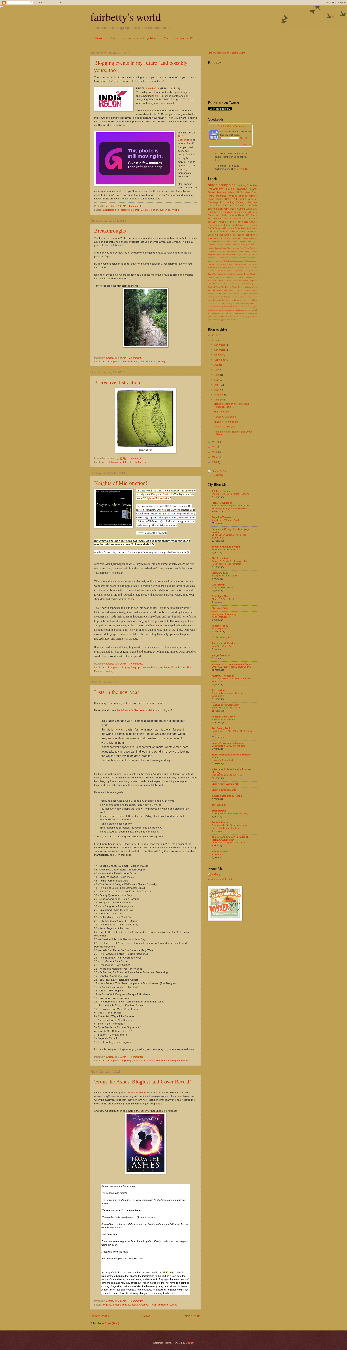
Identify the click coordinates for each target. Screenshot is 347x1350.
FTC (255, 264)
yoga (215, 261)
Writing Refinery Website (183, 37)
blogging (125, 209)
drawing (248, 297)
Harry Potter (229, 208)
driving (225, 215)
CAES (211, 228)
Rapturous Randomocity (225, 705)
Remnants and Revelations (225, 549)
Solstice (234, 232)
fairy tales (213, 238)
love (250, 307)
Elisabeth (224, 131)
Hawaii (241, 215)
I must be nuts (250, 268)
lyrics (255, 307)
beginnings (126, 1060)
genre (246, 300)
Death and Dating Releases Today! (229, 842)
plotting (211, 258)
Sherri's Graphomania (224, 790)
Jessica (166, 494)
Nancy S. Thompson (223, 675)
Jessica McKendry (137, 1092)
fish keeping (227, 300)
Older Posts (192, 1316)
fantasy (233, 215)
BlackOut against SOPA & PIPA (227, 775)
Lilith (142, 361)
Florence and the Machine (231, 268)
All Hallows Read (230, 261)
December (220, 344)
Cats (254, 192)
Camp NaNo (221, 228)
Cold (230, 264)
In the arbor (217, 854)
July (216, 369)
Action (219, 261)
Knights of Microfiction (157, 498)
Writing (175, 209)
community (231, 251)
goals (254, 251)
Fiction (154, 209)
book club (239, 290)
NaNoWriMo (243, 192)
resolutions (183, 1060)
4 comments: (136, 1056)
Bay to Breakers (215, 264)
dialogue (227, 297)
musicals (211, 310)
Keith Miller (226, 248)
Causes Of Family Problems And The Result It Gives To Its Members (230, 562)
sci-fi (255, 313)
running (248, 313)
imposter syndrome (216, 254)
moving (234, 212)
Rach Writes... (219, 690)
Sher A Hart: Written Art (225, 784)
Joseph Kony (251, 271)
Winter (253, 232)
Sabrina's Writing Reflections (228, 743)
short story (212, 317)
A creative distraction (117, 382)
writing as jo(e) (220, 851)
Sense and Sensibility (227, 281)
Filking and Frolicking (224, 614)
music (245, 254)
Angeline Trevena (221, 517)
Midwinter (235, 248)
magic (239, 254)
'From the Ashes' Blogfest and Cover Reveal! (142, 1081)
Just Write (212, 274)
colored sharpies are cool (245, 294)
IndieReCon (153, 88)
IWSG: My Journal (220, 628)
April (217, 384)
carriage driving (214, 294)
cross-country (223, 212)
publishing (165, 209)
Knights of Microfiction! (120, 482)
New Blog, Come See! (222, 646)
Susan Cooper (235, 284)
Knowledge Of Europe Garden (226, 520)
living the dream (240, 307)
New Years (161, 1060)
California (240, 205)
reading (172, 1060)
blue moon (229, 290)
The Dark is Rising (229, 287)
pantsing (253, 254)
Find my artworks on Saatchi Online (226, 53)
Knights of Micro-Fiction (172, 667)
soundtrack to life (225, 317)
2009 (214, 457)
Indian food (213, 271)
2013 (214, 340)
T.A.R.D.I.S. (244, 232)
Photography (215, 188)
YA (209, 290)
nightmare (240, 310)
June (217, 374)
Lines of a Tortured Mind (223, 760)
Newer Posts (99, 1316)
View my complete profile (221, 879)
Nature (138, 462)
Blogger (190, 1343)
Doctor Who (214, 215)
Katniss (220, 274)
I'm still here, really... (221, 617)
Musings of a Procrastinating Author (232, 664)
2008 (214, 462)
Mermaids (151, 361)
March (218, 389)
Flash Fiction (213, 268)
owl (145, 462)
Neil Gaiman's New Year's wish (135, 710)
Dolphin (245, 238)
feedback (217, 300)
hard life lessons (220, 205)
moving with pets (248, 212)
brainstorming (251, 290)
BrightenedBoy (220, 573)
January (218, 399)
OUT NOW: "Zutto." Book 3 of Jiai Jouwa (231, 667)
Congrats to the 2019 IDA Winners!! (229, 746)
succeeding (244, 317)
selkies (227, 258)
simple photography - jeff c (227, 796)
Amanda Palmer (244, 261)
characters (227, 294)
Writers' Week (251, 287)
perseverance (225, 238)
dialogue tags (238, 297)
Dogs (253, 188)
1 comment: (135, 357)
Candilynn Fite (220, 596)
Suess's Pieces (220, 822)
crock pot (219, 297)
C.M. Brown (218, 584)
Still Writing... (219, 804)
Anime (254, 261)
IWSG (211, 195)
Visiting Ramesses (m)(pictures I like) (230, 813)
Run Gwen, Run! (221, 728)
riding (232, 313)
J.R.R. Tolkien (239, 271)
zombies (234, 320)
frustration (238, 300)
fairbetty (215, 874)
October (218, 354)
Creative (145, 209)
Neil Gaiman (147, 1060)
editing (231, 192)
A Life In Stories (221, 491)
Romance (212, 251)
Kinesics (227, 274)
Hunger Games (214, 248)
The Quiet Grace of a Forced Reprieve (230, 494)
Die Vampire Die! (237, 219)
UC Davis (251, 215)
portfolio (237, 238)
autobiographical (110, 209)
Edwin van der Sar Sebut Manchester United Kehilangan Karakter (230, 826)
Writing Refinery (236, 202)
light (230, 307)
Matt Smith (246, 228)
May (217, 379)
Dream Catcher (239, 264)
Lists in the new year (116, 691)
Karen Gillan (234, 228)
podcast (225, 313)
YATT (210, 219)
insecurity (245, 304)
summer (234, 258)
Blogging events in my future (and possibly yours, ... (231, 405)
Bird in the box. (220, 558)
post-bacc (225, 225)
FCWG (249, 264)
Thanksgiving (247, 284)
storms (236, 317)
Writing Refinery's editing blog (134, 37)
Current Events (244, 209)
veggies (222, 320)
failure (240, 251)
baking (241, 235)
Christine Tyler (220, 608)
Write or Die (230, 235)
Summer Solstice (221, 284)
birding (219, 290)
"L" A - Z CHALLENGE (222, 587)
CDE (225, 264)
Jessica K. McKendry (223, 643)
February (219, 394)
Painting (253, 248)
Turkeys (241, 287)
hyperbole (221, 304)
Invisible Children (225, 271)
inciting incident (233, 304)
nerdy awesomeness (225, 310)
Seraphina (243, 281)
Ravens (248, 277)
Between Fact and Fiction (226, 546)
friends (247, 251)
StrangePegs (219, 810)
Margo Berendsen (221, 655)
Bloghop (135, 209)
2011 (214, 447)
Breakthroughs (110, 230)
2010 (214, 452)
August (218, 364)
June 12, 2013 (241, 169)
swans (215, 320)
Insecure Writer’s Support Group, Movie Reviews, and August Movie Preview (231, 507)
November (220, 349)
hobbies (253, 300)
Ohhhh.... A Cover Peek (223, 599)
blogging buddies (121, 1304)
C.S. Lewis (251, 225)
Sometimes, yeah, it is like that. (227, 707)
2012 (214, 442)
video (228, 320)
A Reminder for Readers (223, 719)
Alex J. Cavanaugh (222, 502)
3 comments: (136, 663)
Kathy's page (163, 517)
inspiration (230, 254)
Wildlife (253, 195)
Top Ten (222, 251)
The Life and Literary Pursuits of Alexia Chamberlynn (230, 838)
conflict (211, 297)
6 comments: (136, 206)
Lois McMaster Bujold (240, 274)
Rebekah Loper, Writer (224, 716)
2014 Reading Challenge (230, 126)
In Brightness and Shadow (224, 575)
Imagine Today (220, 625)
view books (247, 144)
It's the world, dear (222, 637)
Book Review (221, 219)
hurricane (212, 304)
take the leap (244, 258)
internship (252, 202)
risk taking (239, 313)
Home (99, 37)
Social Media (222, 232)
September (220, 359)
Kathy (154, 494)
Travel (211, 192)
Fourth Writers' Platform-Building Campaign (237, 245)
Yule (213, 290)
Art (103, 462)
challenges (213, 225)
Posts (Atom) (112, 1323)
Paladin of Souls (223, 277)
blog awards (250, 222)
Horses (219, 199)
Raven (241, 277)
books (137, 1060)
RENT (234, 277)
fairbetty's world (125, 16)
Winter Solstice (215, 235)
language (223, 307)
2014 (214, 335)
